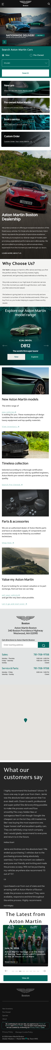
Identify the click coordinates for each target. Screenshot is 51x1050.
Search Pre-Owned (11, 485)
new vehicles (8, 412)
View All (25, 978)
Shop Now (7, 543)
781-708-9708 (41, 654)
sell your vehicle (10, 595)
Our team (6, 270)
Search (25, 73)
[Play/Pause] (4, 42)
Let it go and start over (13, 604)
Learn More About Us (11, 253)
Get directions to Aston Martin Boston (18, 640)
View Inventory (9, 427)
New (7, 55)
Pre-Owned (38, 55)
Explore (34, 356)
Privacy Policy (7, 1032)
